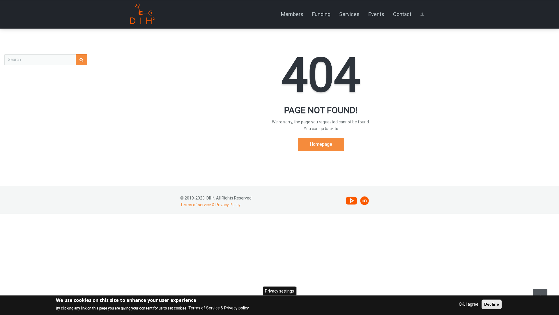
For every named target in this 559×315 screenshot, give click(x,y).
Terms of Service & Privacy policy (218, 308)
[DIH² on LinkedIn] (364, 200)
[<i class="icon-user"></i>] (423, 14)
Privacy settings (279, 291)
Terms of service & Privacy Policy (210, 204)
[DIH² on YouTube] (351, 200)
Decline (491, 304)
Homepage (321, 144)
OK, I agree (468, 304)
